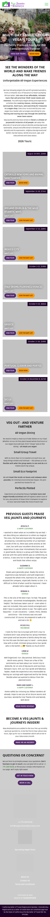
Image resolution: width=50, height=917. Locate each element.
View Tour (10, 183)
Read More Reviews (26, 706)
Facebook (25, 628)
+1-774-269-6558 (25, 822)
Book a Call (26, 783)
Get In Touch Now (25, 776)
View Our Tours (18, 54)
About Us (25, 877)
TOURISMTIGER (29, 898)
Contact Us (25, 881)
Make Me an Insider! (25, 742)
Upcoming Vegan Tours (25, 850)
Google (25, 594)
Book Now (35, 54)
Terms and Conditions (25, 884)
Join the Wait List (26, 220)
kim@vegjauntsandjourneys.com (25, 826)
